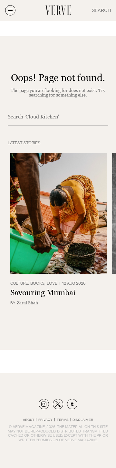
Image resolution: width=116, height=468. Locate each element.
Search (101, 10)
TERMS (63, 420)
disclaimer (82, 420)
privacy (45, 420)
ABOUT (28, 420)
